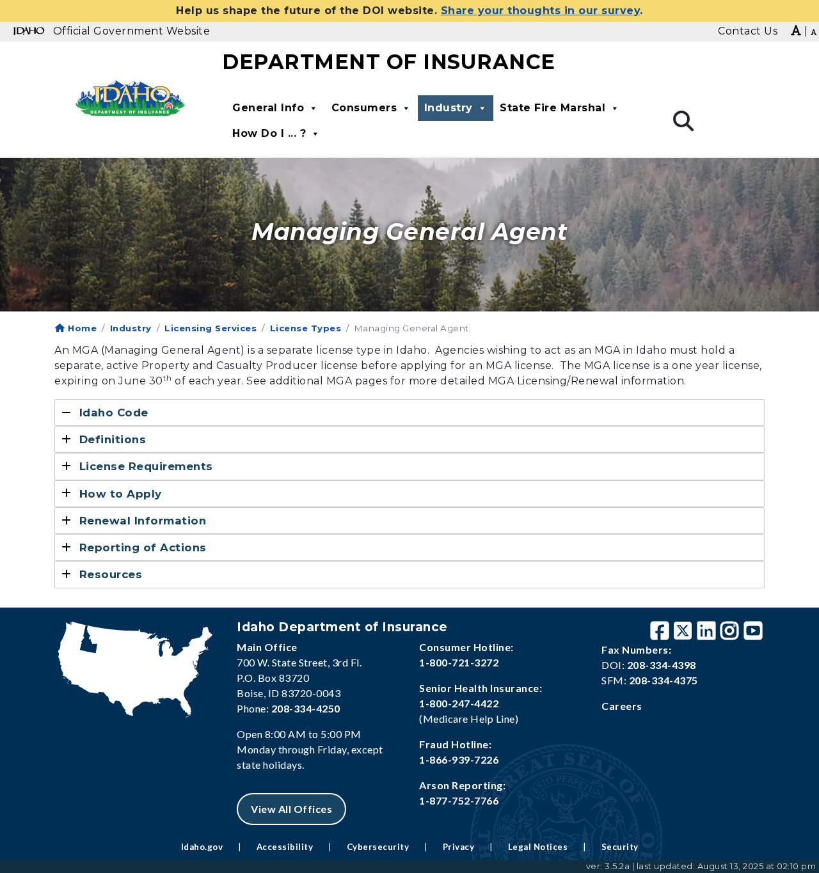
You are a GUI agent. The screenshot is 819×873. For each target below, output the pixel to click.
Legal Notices (538, 847)
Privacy (459, 847)
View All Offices (291, 809)
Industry (448, 108)
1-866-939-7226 (458, 759)
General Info (268, 108)
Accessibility (285, 847)
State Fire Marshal (552, 108)
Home (81, 328)
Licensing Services (210, 328)
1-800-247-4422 (458, 703)
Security (620, 847)
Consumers (364, 108)
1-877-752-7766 (458, 800)
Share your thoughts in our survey (540, 10)
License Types (306, 328)
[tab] (409, 412)
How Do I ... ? (269, 133)
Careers (621, 706)
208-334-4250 (305, 708)
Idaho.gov (202, 847)
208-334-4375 (663, 680)
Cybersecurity (378, 847)
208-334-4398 (661, 665)
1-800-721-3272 (458, 662)
